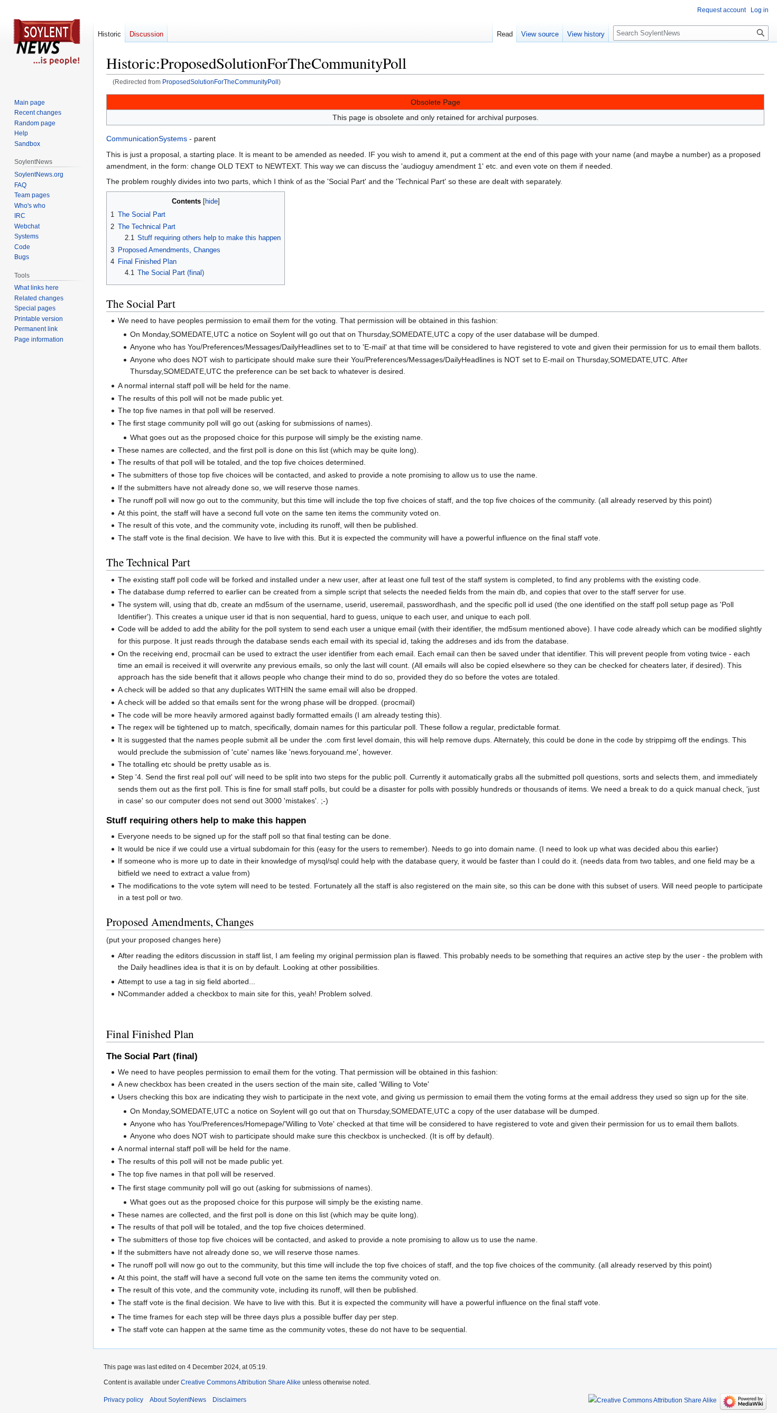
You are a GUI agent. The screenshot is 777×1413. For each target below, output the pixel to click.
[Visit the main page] (46, 42)
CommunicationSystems (146, 138)
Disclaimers (229, 1399)
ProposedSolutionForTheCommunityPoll (220, 81)
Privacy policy (123, 1399)
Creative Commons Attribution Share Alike (241, 1382)
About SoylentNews (178, 1399)
